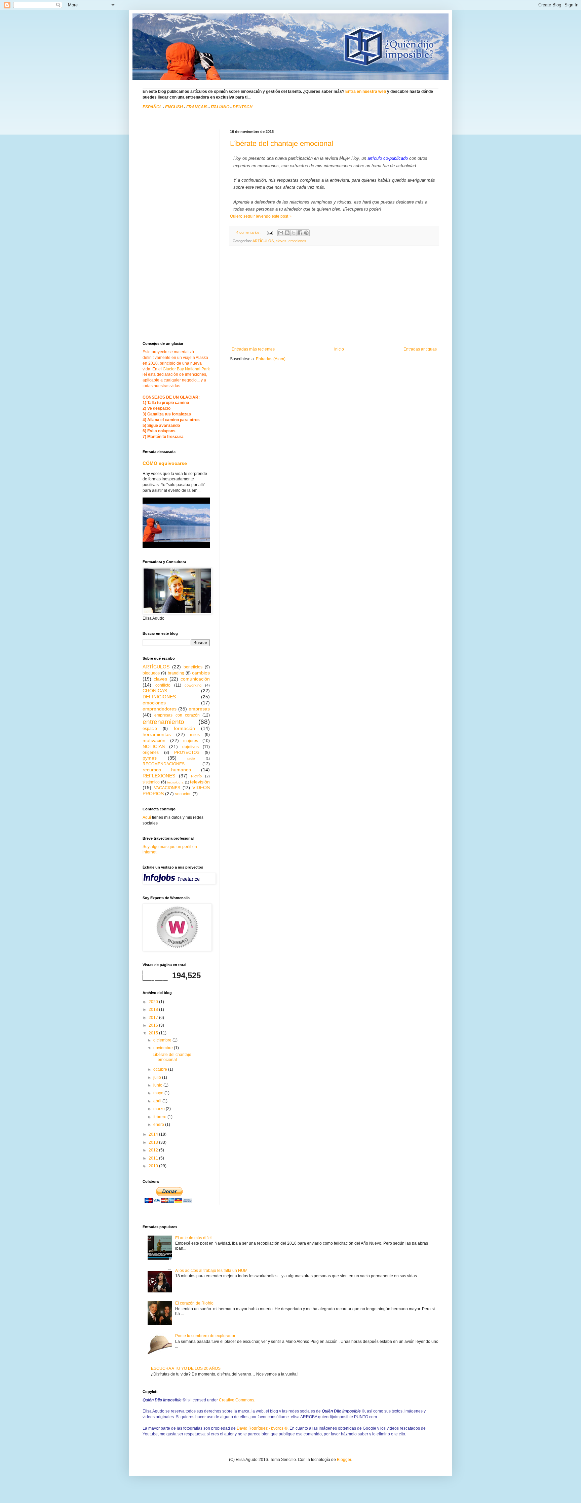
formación (184, 728)
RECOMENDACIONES (164, 764)
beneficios (193, 667)
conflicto (162, 685)
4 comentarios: (249, 232)
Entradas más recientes (253, 349)
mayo (158, 1093)
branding (176, 673)
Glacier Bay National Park (186, 369)
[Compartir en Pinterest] (306, 232)
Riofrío (196, 776)
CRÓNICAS (155, 690)
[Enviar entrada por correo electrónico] (269, 232)
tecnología (175, 782)
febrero (160, 1116)
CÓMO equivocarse (165, 463)
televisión (200, 781)
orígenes (151, 752)
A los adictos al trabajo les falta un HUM (211, 1270)
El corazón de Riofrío (194, 1303)
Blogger (344, 1459)
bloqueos (151, 673)
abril (157, 1101)
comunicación (195, 679)
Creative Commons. (237, 1400)
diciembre (162, 1040)
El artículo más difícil (193, 1238)
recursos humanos (167, 769)
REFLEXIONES (159, 775)
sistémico (151, 782)
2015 (154, 1033)
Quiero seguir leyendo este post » (261, 216)
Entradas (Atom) (270, 359)
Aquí (147, 817)
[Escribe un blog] (287, 232)
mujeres (190, 740)
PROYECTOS (186, 752)
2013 (154, 1142)
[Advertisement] (334, 296)
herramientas (157, 734)
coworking (193, 685)
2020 (154, 1001)
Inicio (339, 349)
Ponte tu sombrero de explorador (205, 1335)
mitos (195, 734)
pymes (150, 758)
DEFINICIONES (159, 696)
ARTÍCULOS (263, 241)
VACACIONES (167, 787)
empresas (199, 708)
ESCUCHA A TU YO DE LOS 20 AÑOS (186, 1368)
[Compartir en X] (293, 232)
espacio (150, 728)
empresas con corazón (177, 715)
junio (158, 1085)
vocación (183, 794)
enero (159, 1124)
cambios (201, 672)
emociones (297, 241)
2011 (154, 1158)
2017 (154, 1017)
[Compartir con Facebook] (300, 232)
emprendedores (160, 708)
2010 (154, 1166)
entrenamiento (163, 721)
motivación (154, 740)
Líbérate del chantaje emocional (281, 143)
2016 (154, 1025)
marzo (159, 1108)
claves (281, 241)
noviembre (163, 1048)
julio (157, 1077)
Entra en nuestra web (365, 91)
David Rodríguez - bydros (262, 1428)
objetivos (190, 746)
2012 (154, 1150)
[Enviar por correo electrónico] (280, 232)
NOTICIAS (154, 746)
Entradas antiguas (420, 349)
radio (191, 758)
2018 (154, 1009)
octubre (160, 1069)
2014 (154, 1134)
